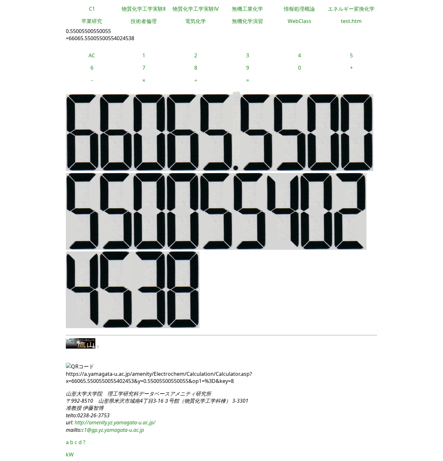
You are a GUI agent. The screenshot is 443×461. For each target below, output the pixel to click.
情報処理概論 (299, 8)
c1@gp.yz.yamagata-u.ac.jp (113, 429)
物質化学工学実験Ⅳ (196, 8)
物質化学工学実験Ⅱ (144, 8)
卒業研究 (91, 21)
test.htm (351, 21)
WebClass (299, 21)
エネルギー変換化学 (351, 8)
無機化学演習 (247, 21)
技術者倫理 (144, 21)
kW (70, 454)
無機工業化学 (247, 8)
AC (92, 55)
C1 (92, 8)
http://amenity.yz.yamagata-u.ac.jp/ (114, 422)
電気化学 (195, 21)
